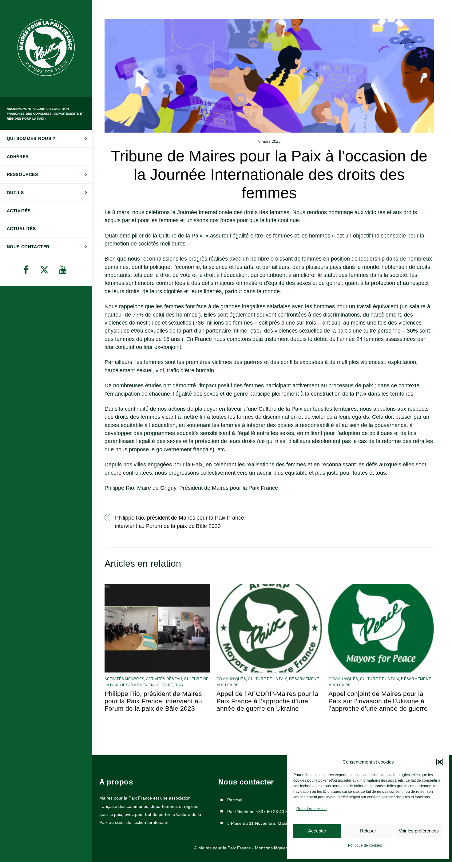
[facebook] (26, 270)
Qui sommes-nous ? (31, 138)
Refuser (368, 830)
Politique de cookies (365, 845)
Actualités (21, 228)
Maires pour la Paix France (224, 847)
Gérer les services (311, 809)
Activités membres (124, 679)
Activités (19, 210)
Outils (15, 192)
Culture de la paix (267, 679)
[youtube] (63, 270)
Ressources (22, 174)
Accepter (317, 830)
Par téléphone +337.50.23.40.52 (258, 811)
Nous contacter (28, 246)
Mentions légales (271, 847)
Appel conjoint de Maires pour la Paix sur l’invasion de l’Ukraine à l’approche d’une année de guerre (378, 701)
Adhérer (18, 156)
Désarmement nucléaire (146, 685)
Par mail (235, 799)
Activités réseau (164, 679)
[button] (440, 762)
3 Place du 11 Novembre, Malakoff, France (269, 823)
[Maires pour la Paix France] (46, 75)
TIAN (179, 685)
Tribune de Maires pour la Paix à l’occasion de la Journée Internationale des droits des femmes (269, 174)
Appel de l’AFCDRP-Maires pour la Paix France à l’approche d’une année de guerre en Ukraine (267, 701)
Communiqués (231, 679)
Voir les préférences (419, 830)
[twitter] (45, 270)
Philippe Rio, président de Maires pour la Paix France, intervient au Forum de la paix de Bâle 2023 (180, 521)
